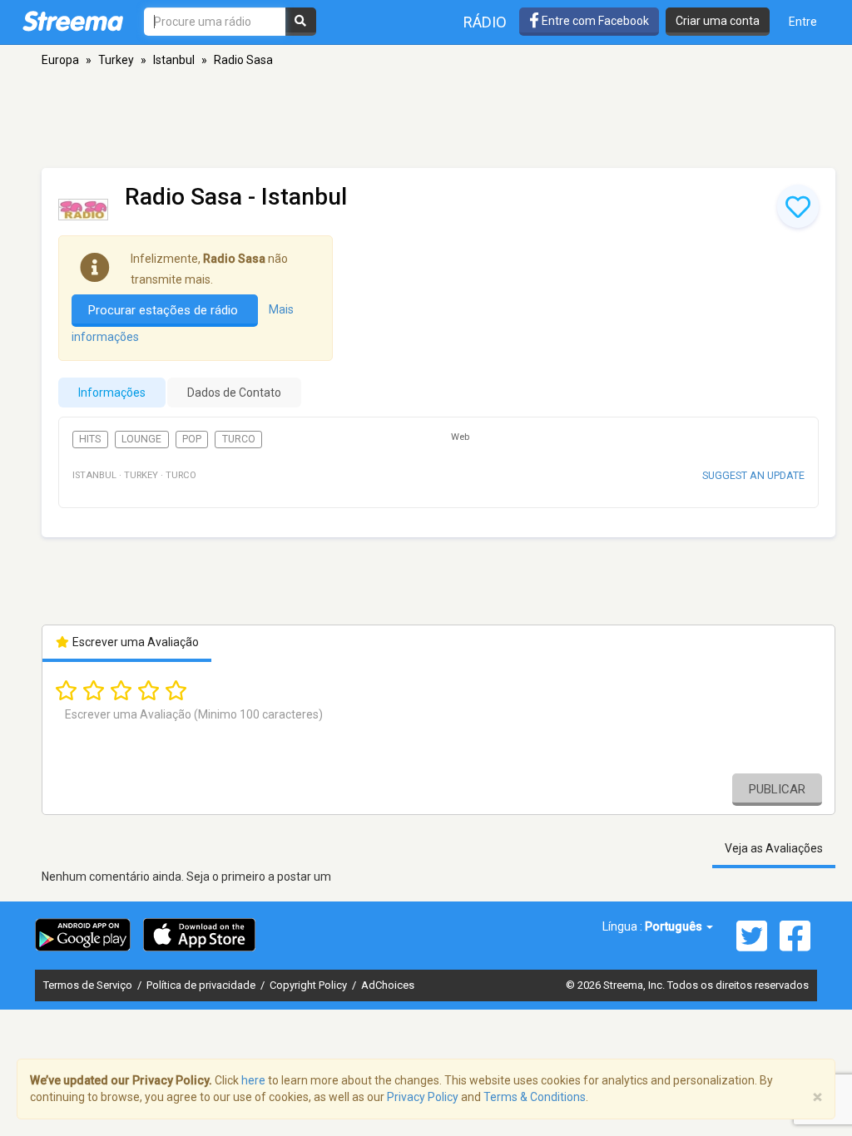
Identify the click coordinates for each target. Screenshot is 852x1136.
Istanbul (174, 60)
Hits (90, 439)
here (253, 1080)
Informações (112, 392)
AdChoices (387, 985)
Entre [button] (803, 21)
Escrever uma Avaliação (134, 642)
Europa (60, 60)
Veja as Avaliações (774, 848)
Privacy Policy (422, 1097)
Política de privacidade (202, 985)
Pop (191, 439)
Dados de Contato (234, 392)
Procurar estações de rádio (164, 310)
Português (675, 926)
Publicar (777, 789)
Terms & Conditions (534, 1097)
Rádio (485, 22)
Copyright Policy (309, 985)
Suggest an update (753, 475)
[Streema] (72, 21)
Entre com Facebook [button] (594, 20)
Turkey (116, 60)
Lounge (141, 439)
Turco (238, 439)
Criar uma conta (718, 20)
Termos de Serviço (89, 985)
